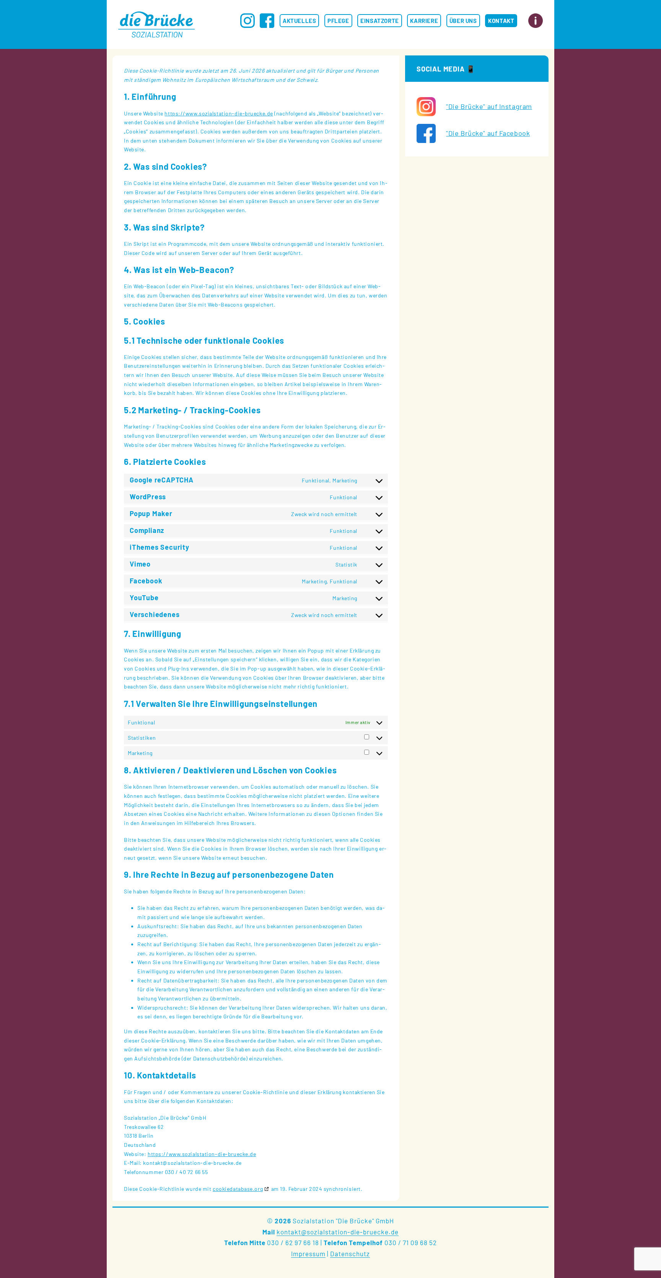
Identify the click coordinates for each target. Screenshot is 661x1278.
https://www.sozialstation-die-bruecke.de (218, 113)
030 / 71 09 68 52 (410, 1242)
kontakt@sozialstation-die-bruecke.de (338, 1232)
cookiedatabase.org (238, 1188)
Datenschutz (350, 1253)
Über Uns (463, 20)
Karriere (424, 20)
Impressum (308, 1253)
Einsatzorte (379, 20)
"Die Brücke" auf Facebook (488, 133)
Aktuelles (299, 20)
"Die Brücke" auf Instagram (489, 106)
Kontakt (501, 20)
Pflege (338, 20)
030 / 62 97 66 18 (293, 1242)
